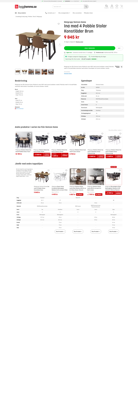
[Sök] (86, 7)
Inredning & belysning (21, 16)
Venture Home (68, 73)
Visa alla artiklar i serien (115, 130)
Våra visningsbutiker (63, 13)
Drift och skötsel (19, 108)
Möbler (30, 16)
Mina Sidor (112, 7)
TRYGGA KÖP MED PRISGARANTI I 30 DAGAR (52, 1)
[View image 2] (24, 72)
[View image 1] (18, 72)
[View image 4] (38, 72)
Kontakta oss (51, 13)
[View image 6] (51, 72)
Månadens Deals (88, 13)
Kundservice (106, 7)
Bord (34, 16)
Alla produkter (22, 13)
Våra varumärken (77, 13)
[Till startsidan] (26, 6)
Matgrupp (39, 16)
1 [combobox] (119, 48)
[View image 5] (44, 72)
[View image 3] (31, 72)
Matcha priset (79, 42)
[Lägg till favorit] (58, 24)
